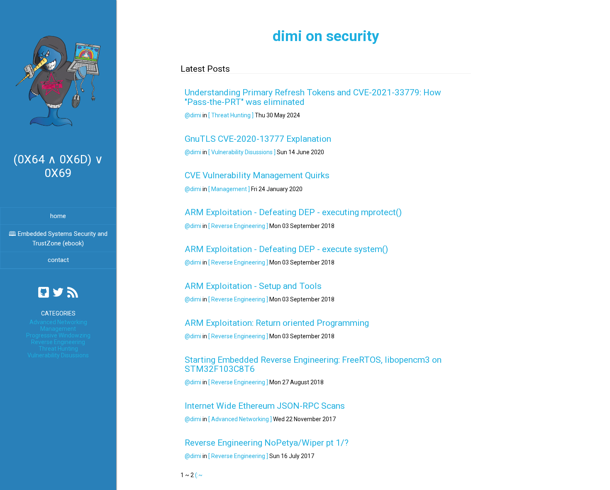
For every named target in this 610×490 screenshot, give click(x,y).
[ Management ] (229, 189)
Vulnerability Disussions (58, 355)
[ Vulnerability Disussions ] (242, 152)
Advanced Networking (58, 322)
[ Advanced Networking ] (240, 419)
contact (58, 260)
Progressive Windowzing (58, 335)
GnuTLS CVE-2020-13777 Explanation (258, 139)
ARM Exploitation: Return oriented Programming (277, 323)
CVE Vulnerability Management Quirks (257, 175)
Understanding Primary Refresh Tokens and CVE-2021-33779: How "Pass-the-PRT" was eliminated (313, 97)
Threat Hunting (58, 348)
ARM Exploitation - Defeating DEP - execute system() (286, 249)
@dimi (193, 115)
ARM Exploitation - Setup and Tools (253, 286)
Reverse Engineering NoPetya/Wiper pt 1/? (267, 443)
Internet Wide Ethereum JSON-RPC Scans (265, 406)
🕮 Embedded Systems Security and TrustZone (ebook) (58, 238)
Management (58, 328)
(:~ (199, 475)
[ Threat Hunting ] (231, 115)
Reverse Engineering (58, 342)
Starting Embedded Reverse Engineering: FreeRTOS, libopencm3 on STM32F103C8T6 (313, 364)
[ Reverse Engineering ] (238, 226)
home (58, 216)
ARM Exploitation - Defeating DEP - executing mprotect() (293, 212)
